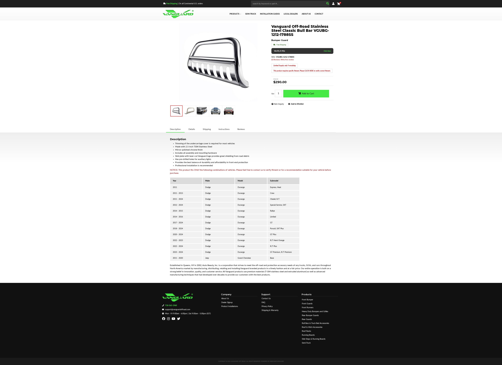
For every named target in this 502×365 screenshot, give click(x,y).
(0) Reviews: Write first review (282, 60)
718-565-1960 (171, 305)
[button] (290, 4)
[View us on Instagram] (168, 319)
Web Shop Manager (277, 361)
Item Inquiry (279, 104)
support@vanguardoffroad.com (177, 310)
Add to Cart (308, 93)
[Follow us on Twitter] (179, 319)
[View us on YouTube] (174, 319)
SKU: (273, 57)
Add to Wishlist (297, 104)
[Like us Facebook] (164, 319)
